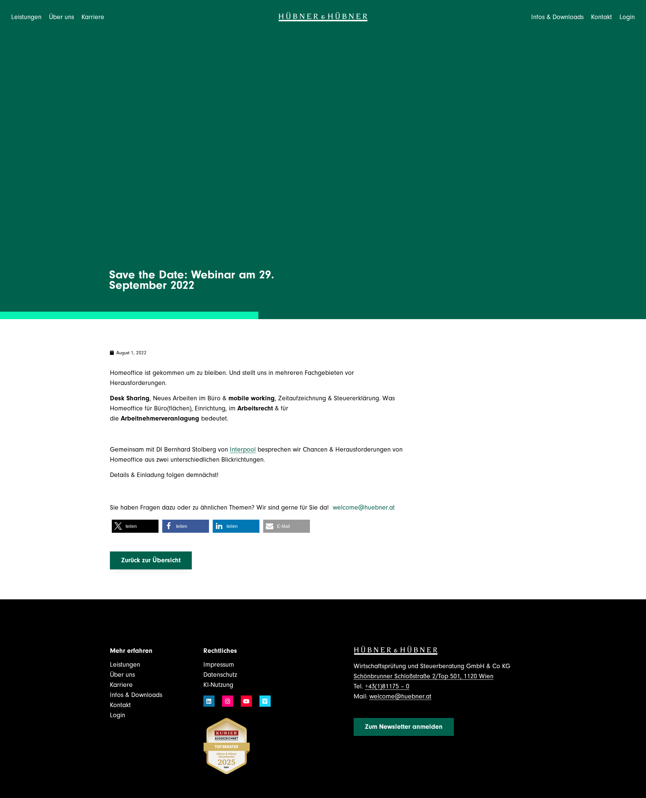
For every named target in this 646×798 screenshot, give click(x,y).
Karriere (121, 685)
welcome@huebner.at (365, 507)
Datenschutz (220, 675)
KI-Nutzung (218, 685)
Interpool (243, 449)
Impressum (218, 665)
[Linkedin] (209, 701)
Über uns (122, 675)
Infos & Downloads (136, 695)
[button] (135, 526)
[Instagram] (227, 701)
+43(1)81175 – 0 (387, 686)
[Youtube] (246, 701)
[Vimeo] (265, 701)
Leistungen (125, 665)
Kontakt (601, 17)
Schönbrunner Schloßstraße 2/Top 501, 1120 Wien (423, 676)
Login (627, 17)
